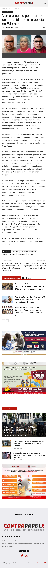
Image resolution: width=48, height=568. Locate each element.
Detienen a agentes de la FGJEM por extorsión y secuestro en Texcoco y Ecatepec (20, 430)
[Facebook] (21, 555)
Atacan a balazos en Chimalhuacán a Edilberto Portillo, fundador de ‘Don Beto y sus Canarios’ (29, 455)
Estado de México (13, 8)
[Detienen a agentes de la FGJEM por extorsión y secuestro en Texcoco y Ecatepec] (24, 425)
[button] (3, 3)
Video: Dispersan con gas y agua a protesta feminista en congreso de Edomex (35, 265)
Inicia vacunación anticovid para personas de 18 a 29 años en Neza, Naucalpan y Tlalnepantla (12, 266)
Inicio (3, 8)
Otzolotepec (21, 254)
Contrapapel (9, 27)
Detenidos (15, 251)
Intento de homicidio (9, 254)
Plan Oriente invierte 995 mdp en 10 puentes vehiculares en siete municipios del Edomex (30, 299)
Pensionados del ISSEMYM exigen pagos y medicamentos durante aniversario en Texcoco (28, 443)
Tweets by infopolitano (10, 402)
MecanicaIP (41, 563)
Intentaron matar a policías (28, 251)
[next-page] (7, 320)
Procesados (30, 254)
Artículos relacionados (12, 278)
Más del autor (27, 278)
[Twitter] (26, 555)
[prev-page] (3, 320)
